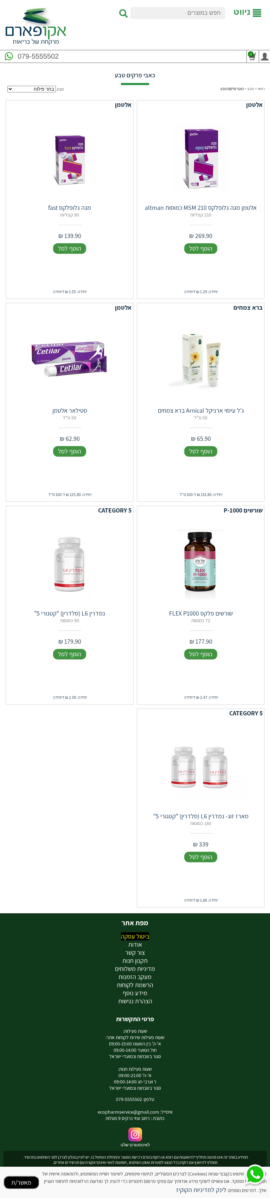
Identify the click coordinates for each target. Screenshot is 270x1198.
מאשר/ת (21, 1182)
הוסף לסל (200, 248)
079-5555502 (38, 56)
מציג (60, 89)
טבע (251, 88)
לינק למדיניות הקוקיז (201, 1190)
